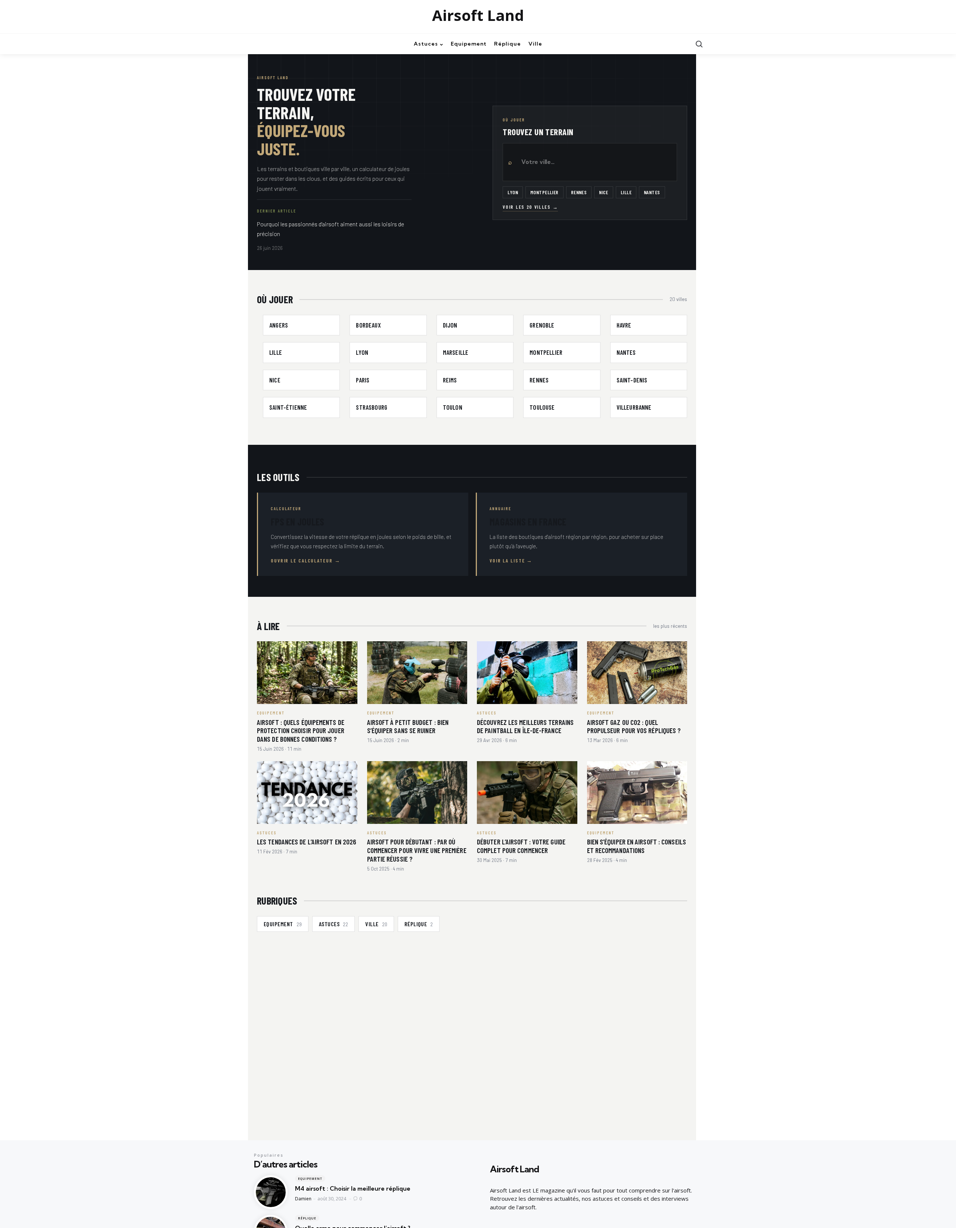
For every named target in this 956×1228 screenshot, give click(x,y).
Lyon (513, 192)
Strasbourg (371, 407)
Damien (303, 1199)
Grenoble (542, 325)
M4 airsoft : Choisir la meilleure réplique (352, 1188)
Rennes (579, 192)
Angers (278, 325)
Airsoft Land (478, 15)
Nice (603, 192)
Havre (624, 325)
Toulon (452, 407)
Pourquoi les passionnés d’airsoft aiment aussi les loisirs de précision (330, 229)
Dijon (450, 325)
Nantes (652, 192)
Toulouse (542, 407)
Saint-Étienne (288, 407)
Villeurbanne (634, 407)
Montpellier (544, 192)
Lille (626, 192)
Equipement (283, 923)
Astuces (333, 923)
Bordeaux (368, 325)
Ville (376, 923)
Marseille (456, 352)
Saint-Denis (632, 380)
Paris (362, 380)
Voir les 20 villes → (530, 207)
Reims (450, 380)
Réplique (418, 923)
